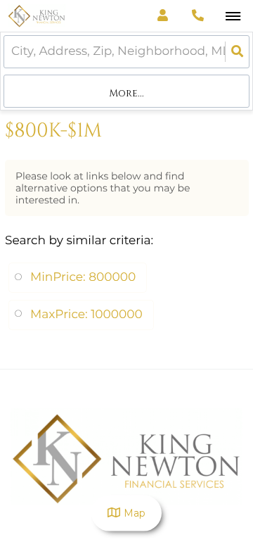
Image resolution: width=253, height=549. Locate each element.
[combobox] (12, 52)
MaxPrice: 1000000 (86, 315)
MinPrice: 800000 (83, 277)
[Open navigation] (233, 16)
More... (126, 93)
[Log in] (163, 16)
